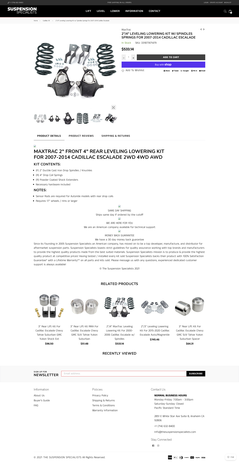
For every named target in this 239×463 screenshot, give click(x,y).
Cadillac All (46, 20)
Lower (115, 11)
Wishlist (227, 2)
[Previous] (201, 29)
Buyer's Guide (42, 401)
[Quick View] (61, 298)
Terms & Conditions (103, 405)
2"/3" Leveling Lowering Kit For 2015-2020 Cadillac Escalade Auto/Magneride (155, 331)
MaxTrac (126, 30)
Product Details (49, 136)
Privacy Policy (100, 396)
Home (36, 20)
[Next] (203, 29)
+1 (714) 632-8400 (16, 2)
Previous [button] (37, 69)
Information (134, 11)
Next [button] (114, 69)
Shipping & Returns (116, 136)
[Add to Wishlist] (61, 303)
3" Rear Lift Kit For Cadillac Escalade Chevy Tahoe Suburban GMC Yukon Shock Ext (49, 333)
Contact (154, 11)
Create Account (216, 2)
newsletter (46, 374)
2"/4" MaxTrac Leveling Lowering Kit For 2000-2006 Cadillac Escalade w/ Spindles (119, 333)
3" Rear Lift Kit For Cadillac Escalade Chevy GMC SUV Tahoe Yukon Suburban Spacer (189, 333)
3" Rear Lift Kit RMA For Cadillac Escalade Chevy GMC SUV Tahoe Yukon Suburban (84, 333)
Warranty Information (105, 410)
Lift (88, 11)
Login (206, 2)
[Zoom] (113, 107)
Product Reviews (81, 136)
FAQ (36, 405)
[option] (75, 69)
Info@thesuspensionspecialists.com (175, 432)
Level (101, 11)
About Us (39, 396)
